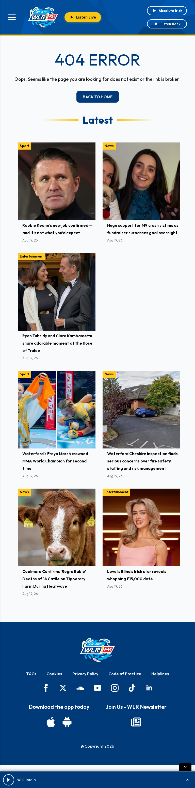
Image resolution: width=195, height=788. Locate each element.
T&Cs (31, 673)
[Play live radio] (8, 779)
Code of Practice (124, 673)
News (109, 145)
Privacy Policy (85, 673)
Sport (24, 145)
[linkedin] (149, 688)
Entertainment (31, 256)
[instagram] (115, 688)
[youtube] (97, 688)
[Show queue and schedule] (187, 779)
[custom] (80, 688)
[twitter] (63, 688)
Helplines (160, 673)
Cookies (54, 673)
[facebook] (46, 688)
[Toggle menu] (12, 17)
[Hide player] (185, 767)
